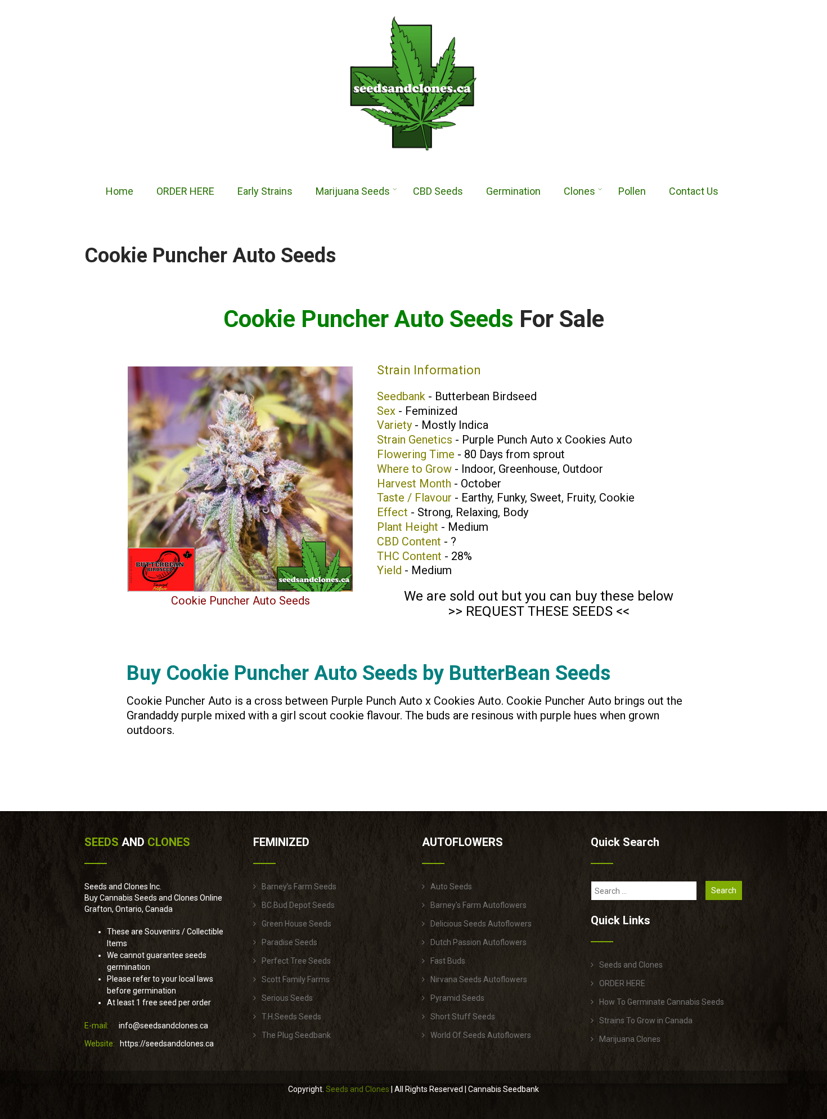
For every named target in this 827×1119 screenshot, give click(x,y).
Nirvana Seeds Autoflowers (478, 979)
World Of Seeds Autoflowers (480, 1035)
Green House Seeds (296, 923)
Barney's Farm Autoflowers (478, 905)
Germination (513, 191)
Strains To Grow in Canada (646, 1020)
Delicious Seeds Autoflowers (481, 923)
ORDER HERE (185, 191)
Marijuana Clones (629, 1039)
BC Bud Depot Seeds (298, 905)
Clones (579, 191)
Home (119, 191)
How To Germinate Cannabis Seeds (661, 1001)
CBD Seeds (438, 191)
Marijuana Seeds (353, 191)
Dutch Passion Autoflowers (478, 942)
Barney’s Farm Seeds (299, 886)
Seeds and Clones (631, 964)
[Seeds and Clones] (413, 157)
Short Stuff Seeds (462, 1016)
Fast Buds (447, 960)
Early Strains (265, 191)
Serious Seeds (287, 997)
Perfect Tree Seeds (296, 960)
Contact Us (693, 191)
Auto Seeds (451, 886)
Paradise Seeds (289, 942)
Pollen (632, 191)
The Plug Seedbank (296, 1035)
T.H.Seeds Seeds (291, 1016)
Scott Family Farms (296, 979)
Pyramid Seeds (457, 997)
